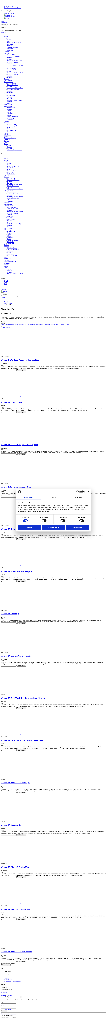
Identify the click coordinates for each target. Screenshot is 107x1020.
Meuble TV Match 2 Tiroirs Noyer (15, 783)
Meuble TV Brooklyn (10, 614)
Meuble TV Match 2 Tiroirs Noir (15, 867)
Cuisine (6, 133)
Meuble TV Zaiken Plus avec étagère (16, 656)
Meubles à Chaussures (13, 74)
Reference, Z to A (64, 324)
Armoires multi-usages (10, 138)
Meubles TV (10, 118)
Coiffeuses (10, 57)
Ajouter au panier (21, 370)
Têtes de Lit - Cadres (12, 70)
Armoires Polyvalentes (13, 125)
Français (12, 16)
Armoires (9, 63)
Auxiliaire (6, 122)
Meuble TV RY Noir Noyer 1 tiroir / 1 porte (19, 444)
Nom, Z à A (30, 324)
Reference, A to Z (55, 324)
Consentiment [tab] (28, 497)
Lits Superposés (11, 68)
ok (9, 964)
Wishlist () (3, 21)
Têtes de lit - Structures (13, 56)
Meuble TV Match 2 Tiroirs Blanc (15, 909)
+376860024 (4, 992)
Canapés (9, 97)
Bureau (6, 144)
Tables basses (10, 119)
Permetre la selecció (53, 527)
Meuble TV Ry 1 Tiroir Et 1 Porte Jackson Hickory (23, 698)
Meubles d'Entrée (12, 124)
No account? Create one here (8, 1014)
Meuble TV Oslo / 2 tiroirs (12, 402)
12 (1, 327)
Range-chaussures (12, 132)
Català (10, 18)
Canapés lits (10, 98)
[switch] (44, 520)
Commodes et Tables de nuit (14, 60)
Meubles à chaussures (13, 62)
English (11, 13)
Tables (9, 110)
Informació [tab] (78, 497)
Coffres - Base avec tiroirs (14, 42)
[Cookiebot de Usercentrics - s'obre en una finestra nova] (77, 491)
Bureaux (9, 147)
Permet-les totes (77, 527)
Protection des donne (9, 978)
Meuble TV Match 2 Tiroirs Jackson (16, 952)
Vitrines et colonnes (12, 116)
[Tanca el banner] (88, 491)
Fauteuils (9, 101)
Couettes (9, 45)
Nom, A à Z (23, 324)
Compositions (11, 107)
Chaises (9, 112)
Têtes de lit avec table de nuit (15, 65)
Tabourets (10, 113)
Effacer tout (4, 964)
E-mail (2, 1002)
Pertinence (17, 324)
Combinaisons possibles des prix (12, 8)
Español (12, 15)
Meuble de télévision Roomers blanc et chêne (20, 360)
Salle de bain (7, 135)
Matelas (9, 39)
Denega (29, 527)
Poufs (8, 103)
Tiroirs (9, 145)
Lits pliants (10, 44)
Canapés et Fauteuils (9, 95)
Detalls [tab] (53, 497)
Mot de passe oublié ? (6, 1009)
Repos (5, 38)
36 (5, 327)
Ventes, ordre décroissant (7, 324)
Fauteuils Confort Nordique (14, 100)
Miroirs (9, 129)
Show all (8, 327)
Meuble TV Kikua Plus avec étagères (16, 571)
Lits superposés (11, 54)
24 (3, 327)
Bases (8, 41)
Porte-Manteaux (11, 130)
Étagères (9, 59)
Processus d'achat (8, 6)
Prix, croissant (37, 324)
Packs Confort (11, 50)
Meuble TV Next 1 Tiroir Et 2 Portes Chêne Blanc (22, 740)
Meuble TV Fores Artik (11, 825)
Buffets (9, 115)
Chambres (6, 53)
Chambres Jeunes (8, 66)
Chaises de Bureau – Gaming (15, 150)
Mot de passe (4, 1006)
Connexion (4, 289)
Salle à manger (8, 106)
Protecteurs (10, 48)
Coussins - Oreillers (12, 47)
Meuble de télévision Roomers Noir (16, 487)
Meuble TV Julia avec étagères (14, 529)
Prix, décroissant (45, 324)
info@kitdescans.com (6, 995)
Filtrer (2, 321)
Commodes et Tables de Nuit (15, 73)
